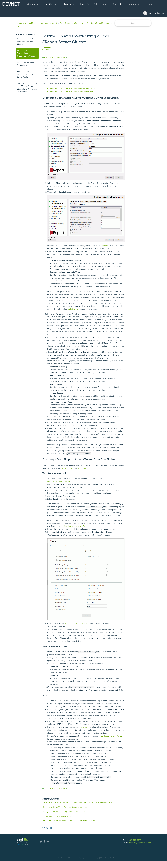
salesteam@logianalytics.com (139, 843)
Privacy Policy (104, 858)
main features (73, 309)
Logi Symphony (32, 4)
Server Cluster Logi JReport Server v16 (74, 23)
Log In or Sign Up (156, 13)
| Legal (97, 858)
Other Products (101, 4)
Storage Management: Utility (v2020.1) (58, 816)
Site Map (112, 858)
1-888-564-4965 (134, 840)
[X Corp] (47, 828)
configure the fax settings (111, 736)
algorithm (104, 246)
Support (117, 4)
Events (151, 4)
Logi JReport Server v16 (48, 23)
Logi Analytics (21, 23)
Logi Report (69, 4)
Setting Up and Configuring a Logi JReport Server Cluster (26, 53)
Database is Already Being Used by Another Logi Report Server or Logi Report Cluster (77, 802)
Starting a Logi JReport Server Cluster (26, 63)
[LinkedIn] (51, 828)
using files (82, 468)
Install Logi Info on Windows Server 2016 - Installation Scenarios (69, 821)
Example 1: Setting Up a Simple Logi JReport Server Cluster (27, 74)
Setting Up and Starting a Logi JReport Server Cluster (26, 41)
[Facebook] (43, 828)
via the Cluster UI (68, 468)
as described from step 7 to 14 (77, 623)
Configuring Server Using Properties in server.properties (65, 807)
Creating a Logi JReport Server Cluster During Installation (71, 89)
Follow (47, 49)
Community (133, 4)
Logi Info (84, 4)
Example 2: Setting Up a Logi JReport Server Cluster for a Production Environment (27, 87)
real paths (85, 727)
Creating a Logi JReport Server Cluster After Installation (70, 92)
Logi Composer (51, 4)
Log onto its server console (58, 481)
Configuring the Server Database (77, 526)
